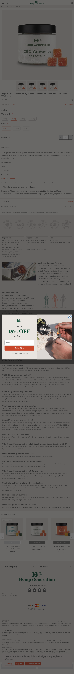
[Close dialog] (69, 316)
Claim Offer (19, 348)
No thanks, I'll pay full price (19, 353)
